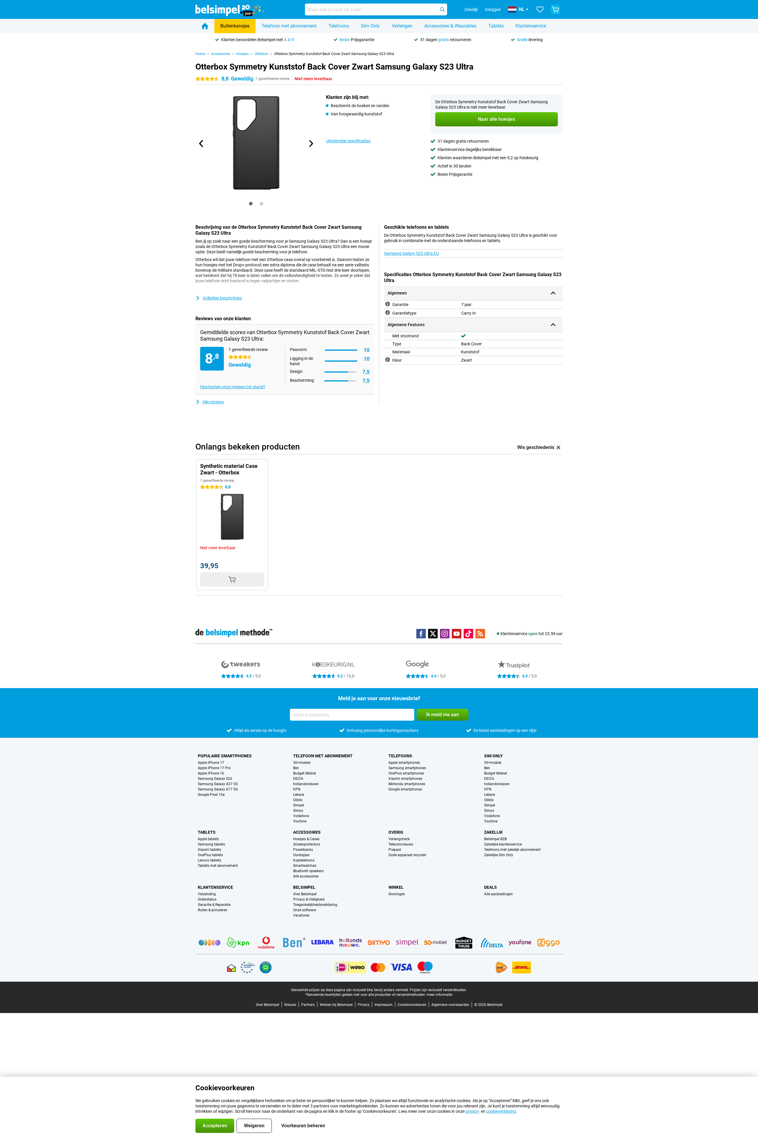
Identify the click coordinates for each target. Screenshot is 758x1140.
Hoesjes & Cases (306, 839)
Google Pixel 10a (211, 795)
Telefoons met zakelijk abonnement (512, 850)
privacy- (472, 1111)
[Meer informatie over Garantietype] (387, 312)
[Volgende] (311, 143)
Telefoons (338, 26)
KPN (297, 789)
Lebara (298, 795)
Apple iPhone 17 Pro (214, 768)
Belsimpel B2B (495, 839)
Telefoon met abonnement (289, 26)
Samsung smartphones (407, 768)
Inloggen (493, 9)
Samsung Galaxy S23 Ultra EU (411, 253)
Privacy (364, 1005)
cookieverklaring (501, 1111)
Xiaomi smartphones (405, 779)
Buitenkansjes (235, 26)
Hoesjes (242, 54)
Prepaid (394, 850)
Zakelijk (493, 832)
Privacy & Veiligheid (309, 899)
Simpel (298, 805)
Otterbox (261, 54)
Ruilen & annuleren (212, 910)
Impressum (384, 1005)
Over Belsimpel (305, 894)
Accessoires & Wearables (450, 26)
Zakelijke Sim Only (498, 855)
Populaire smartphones (225, 755)
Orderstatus (207, 899)
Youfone (299, 821)
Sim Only (370, 26)
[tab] (251, 203)
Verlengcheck (399, 839)
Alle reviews (213, 402)
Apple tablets (208, 839)
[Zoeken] (442, 9)
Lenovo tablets (209, 860)
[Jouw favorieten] (540, 9)
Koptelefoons (303, 860)
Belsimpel (304, 887)
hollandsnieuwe (305, 784)
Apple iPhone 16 (211, 773)
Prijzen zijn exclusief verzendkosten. (438, 990)
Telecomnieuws (400, 844)
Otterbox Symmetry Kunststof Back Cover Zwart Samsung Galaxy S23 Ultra (334, 54)
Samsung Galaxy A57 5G (218, 784)
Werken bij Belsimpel (336, 1005)
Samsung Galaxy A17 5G (218, 789)
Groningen (396, 894)
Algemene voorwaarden (450, 1005)
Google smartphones (405, 789)
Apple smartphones (404, 763)
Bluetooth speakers (308, 871)
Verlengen (402, 26)
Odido (298, 800)
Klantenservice (530, 26)
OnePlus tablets (210, 855)
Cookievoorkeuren (412, 1005)
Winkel (396, 887)
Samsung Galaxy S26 (215, 779)
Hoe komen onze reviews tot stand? (232, 386)
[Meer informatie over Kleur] (387, 359)
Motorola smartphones (406, 784)
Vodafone (301, 816)
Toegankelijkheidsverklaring (315, 905)
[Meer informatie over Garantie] (387, 304)
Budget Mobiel (304, 773)
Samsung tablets (211, 844)
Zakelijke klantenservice (503, 844)
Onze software (304, 910)
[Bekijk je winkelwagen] (555, 9)
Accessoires (220, 54)
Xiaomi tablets (209, 850)
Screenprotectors (306, 844)
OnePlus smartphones (406, 773)
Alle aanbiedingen (498, 894)
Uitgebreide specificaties (348, 141)
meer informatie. (440, 995)
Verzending (207, 894)
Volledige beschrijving (222, 298)
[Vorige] (201, 143)
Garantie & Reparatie (214, 905)
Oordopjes (301, 855)
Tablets (496, 26)
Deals (490, 887)
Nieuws (290, 1005)
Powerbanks (303, 850)
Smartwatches (304, 866)
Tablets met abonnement (218, 866)
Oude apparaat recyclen (407, 855)
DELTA (298, 779)
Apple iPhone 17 (211, 763)
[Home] (204, 26)
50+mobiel (301, 763)
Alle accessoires (306, 876)
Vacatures (301, 915)
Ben (296, 768)
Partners (308, 1005)
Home (200, 54)
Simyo (298, 811)
